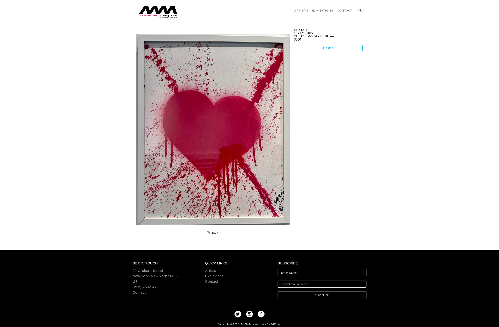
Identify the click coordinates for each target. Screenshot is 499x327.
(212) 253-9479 (146, 287)
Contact (139, 292)
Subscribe (322, 295)
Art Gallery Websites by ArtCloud (261, 324)
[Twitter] (239, 314)
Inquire (328, 48)
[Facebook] (261, 314)
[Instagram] (250, 314)
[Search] (360, 10)
